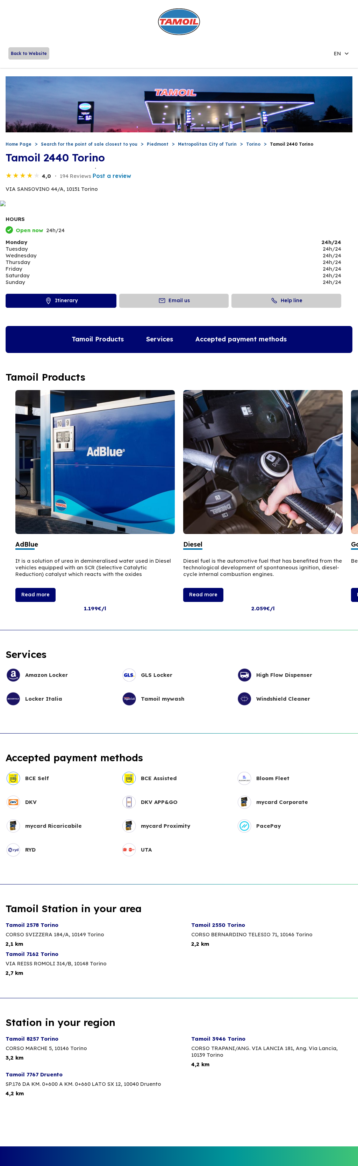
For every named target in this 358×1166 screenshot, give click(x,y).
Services (159, 339)
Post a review (112, 175)
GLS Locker (156, 675)
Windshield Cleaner (283, 698)
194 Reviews (75, 176)
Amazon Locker (46, 675)
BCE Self (37, 778)
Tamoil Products (98, 339)
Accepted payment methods (241, 339)
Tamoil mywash (162, 698)
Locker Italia (43, 698)
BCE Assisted (159, 778)
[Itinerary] (179, 204)
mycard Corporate (282, 802)
